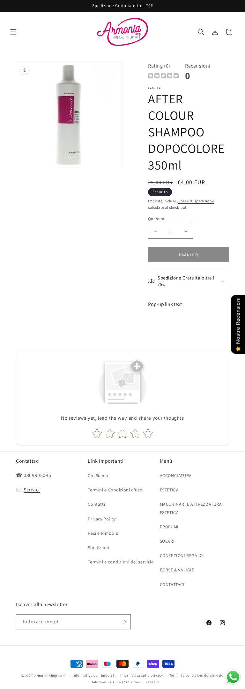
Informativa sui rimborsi (93, 675)
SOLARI (167, 541)
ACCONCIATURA (176, 475)
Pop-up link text (165, 304)
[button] (13, 32)
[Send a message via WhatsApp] (233, 677)
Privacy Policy (101, 519)
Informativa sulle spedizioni (115, 682)
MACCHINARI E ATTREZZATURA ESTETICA (191, 508)
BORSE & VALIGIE (177, 570)
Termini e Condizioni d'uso (115, 490)
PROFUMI (169, 527)
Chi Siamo (98, 475)
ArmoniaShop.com (50, 675)
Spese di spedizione (196, 201)
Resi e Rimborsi (103, 533)
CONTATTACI (172, 584)
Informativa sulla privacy (141, 675)
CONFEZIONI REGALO (181, 555)
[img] (163, 76)
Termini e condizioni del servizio (121, 562)
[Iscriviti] (123, 621)
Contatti (96, 504)
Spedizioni (98, 547)
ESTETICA (169, 490)
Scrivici (32, 489)
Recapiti (152, 682)
